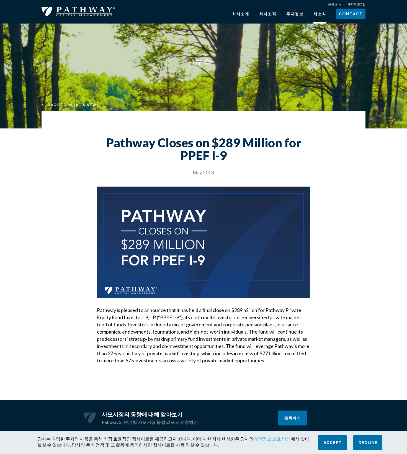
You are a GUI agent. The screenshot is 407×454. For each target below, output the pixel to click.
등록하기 (292, 418)
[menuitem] (335, 4)
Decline (368, 442)
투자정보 (295, 13)
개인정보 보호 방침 (272, 438)
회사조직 (268, 13)
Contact (350, 13)
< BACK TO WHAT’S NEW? (70, 105)
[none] (337, 5)
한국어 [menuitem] (333, 4)
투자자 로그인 (356, 4)
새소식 (319, 13)
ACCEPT (332, 442)
